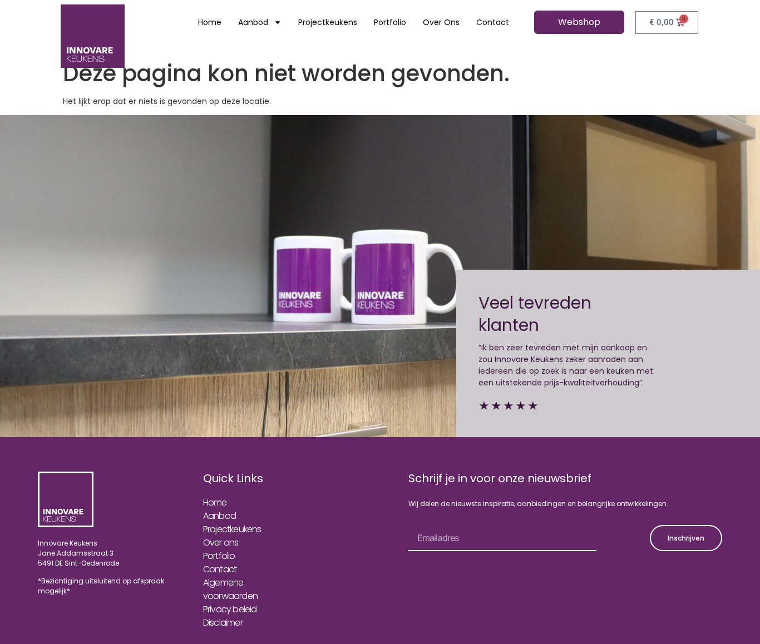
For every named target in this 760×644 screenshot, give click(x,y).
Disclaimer (223, 622)
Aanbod (253, 22)
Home (209, 22)
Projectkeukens (327, 22)
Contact (492, 22)
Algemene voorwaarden (230, 589)
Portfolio (390, 22)
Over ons (441, 22)
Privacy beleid (230, 609)
